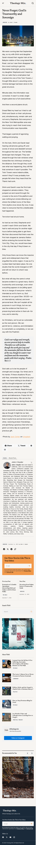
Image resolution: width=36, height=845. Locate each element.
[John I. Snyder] (7, 465)
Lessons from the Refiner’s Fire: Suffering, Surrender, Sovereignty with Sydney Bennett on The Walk (22, 663)
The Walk (5, 594)
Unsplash (26, 437)
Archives (5, 22)
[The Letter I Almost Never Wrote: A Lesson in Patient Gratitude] (6, 678)
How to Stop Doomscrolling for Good (22, 701)
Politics (15, 691)
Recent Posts (12, 458)
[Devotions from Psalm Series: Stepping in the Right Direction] (18, 777)
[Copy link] (15, 549)
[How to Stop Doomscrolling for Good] (6, 704)
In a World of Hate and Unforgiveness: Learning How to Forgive (22, 715)
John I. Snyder (17, 462)
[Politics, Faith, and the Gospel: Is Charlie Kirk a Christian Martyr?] (6, 691)
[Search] (32, 611)
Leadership (15, 678)
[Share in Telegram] (11, 549)
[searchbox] (16, 611)
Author (5, 458)
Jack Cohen (15, 437)
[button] (3, 3)
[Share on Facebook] (4, 549)
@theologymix (14, 729)
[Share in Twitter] (8, 549)
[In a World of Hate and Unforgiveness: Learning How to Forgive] (6, 717)
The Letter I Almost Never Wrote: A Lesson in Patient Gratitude (23, 675)
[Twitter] (31, 462)
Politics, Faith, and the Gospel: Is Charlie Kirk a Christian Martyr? (22, 688)
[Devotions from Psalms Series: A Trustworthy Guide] (26, 589)
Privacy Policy (27, 570)
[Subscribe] (29, 566)
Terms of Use (10, 572)
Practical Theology (18, 719)
